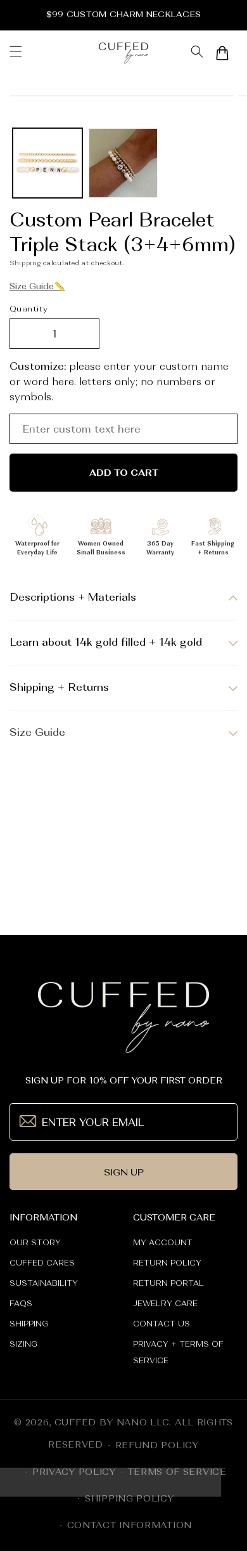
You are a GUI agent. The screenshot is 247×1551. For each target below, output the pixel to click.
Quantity (29, 308)
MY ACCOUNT (163, 1243)
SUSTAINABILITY (44, 1283)
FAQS (21, 1303)
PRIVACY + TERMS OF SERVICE (178, 1352)
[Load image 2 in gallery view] (123, 163)
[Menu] (16, 53)
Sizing (23, 1344)
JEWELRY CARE (165, 1303)
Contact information (129, 1525)
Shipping (25, 262)
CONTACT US (161, 1324)
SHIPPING (29, 1324)
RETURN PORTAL (168, 1283)
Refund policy (157, 1445)
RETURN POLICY (167, 1263)
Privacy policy (74, 1471)
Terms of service (177, 1471)
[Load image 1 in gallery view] (47, 163)
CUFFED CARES (42, 1263)
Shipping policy (129, 1498)
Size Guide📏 (37, 286)
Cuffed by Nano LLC (112, 1422)
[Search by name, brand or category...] (197, 53)
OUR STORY (35, 1243)
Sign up (124, 1172)
